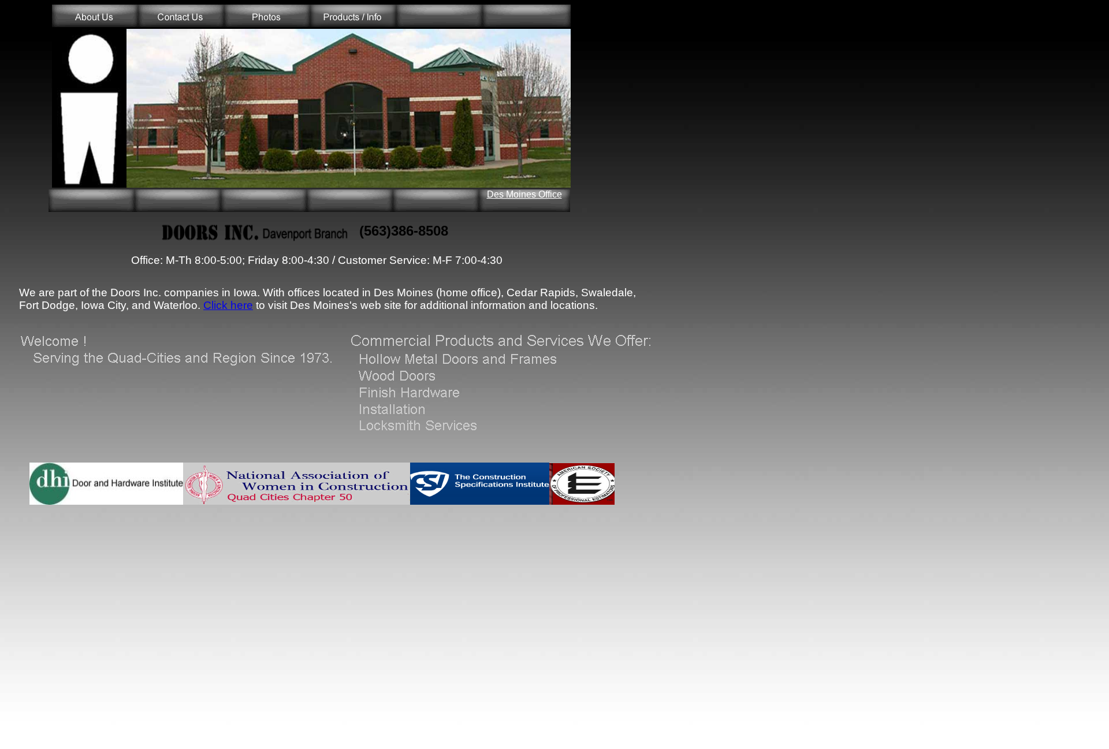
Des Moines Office (524, 194)
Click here (228, 305)
